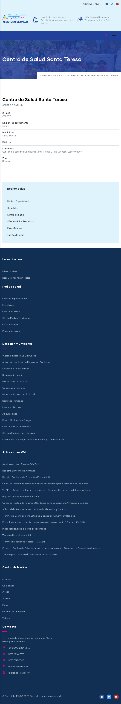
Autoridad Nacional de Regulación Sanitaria (26, 362)
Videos (6, 618)
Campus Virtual (91, 4)
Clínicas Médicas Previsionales (18, 433)
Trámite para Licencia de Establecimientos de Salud (30, 555)
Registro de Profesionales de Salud (21, 497)
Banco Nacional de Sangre (16, 420)
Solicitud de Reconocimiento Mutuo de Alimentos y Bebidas (34, 509)
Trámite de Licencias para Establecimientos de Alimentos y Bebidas (56, 20)
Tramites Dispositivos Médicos (18, 535)
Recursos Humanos (12, 401)
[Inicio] (15, 18)
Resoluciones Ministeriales (16, 278)
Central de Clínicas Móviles (16, 427)
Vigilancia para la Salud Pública (19, 356)
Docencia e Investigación (15, 369)
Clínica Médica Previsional (20, 222)
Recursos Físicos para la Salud (18, 394)
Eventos (6, 605)
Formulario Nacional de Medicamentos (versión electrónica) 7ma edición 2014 (43, 522)
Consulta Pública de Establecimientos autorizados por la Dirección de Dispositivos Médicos (51, 548)
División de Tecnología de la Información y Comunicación (33, 440)
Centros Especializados (19, 201)
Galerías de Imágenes (13, 612)
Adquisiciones (9, 414)
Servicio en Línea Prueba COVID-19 (21, 464)
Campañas (8, 586)
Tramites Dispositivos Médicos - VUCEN (23, 542)
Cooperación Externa (13, 388)
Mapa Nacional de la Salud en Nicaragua (24, 529)
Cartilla (6, 592)
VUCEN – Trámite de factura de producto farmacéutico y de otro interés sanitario (46, 490)
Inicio (43, 76)
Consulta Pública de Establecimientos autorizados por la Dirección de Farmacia (45, 484)
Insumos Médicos (11, 407)
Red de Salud (55, 76)
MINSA (19, 696)
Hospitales (12, 208)
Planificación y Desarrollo (15, 381)
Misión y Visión (10, 271)
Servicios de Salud (12, 375)
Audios (6, 599)
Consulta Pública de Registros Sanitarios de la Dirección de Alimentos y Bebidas (45, 503)
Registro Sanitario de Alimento (18, 471)
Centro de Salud (74, 76)
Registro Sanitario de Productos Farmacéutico (27, 477)
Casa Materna (14, 228)
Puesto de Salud (15, 235)
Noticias (6, 579)
